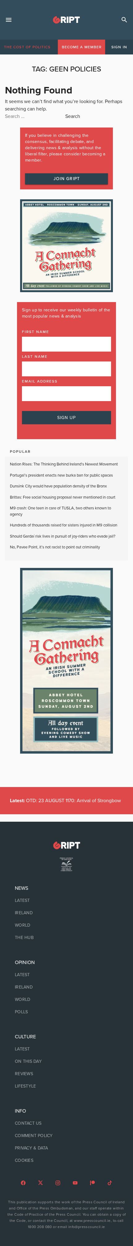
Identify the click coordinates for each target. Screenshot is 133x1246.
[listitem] (66, 900)
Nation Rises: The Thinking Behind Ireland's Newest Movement (64, 464)
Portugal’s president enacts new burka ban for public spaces (61, 475)
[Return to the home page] (66, 845)
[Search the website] (124, 19)
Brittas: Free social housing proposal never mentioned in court (62, 497)
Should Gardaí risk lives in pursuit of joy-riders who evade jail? (62, 536)
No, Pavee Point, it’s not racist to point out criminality (55, 547)
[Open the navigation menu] (8, 19)
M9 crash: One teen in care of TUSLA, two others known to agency (60, 511)
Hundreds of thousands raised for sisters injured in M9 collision (63, 525)
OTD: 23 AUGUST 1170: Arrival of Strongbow (65, 801)
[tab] (27, 47)
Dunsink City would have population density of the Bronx (58, 486)
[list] (66, 913)
